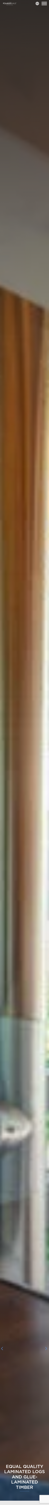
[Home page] (10, 3)
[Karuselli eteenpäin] (46, 1348)
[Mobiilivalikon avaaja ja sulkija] (44, 3)
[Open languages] (37, 3)
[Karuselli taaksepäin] (3, 1348)
